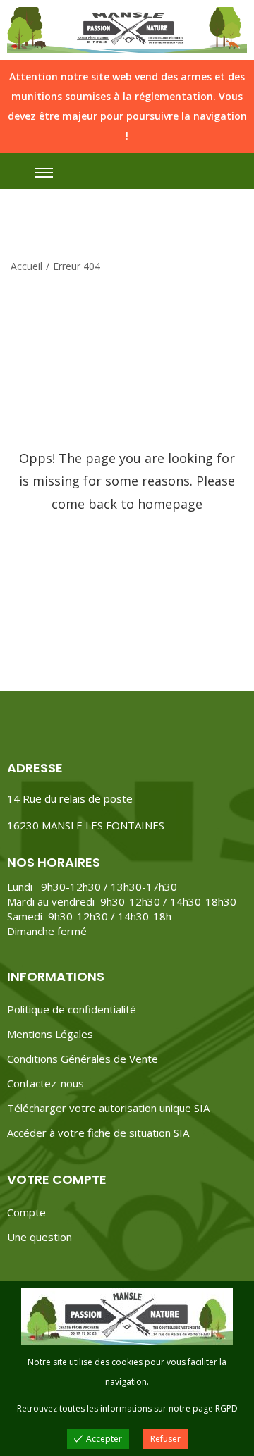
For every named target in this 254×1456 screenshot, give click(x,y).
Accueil (26, 266)
